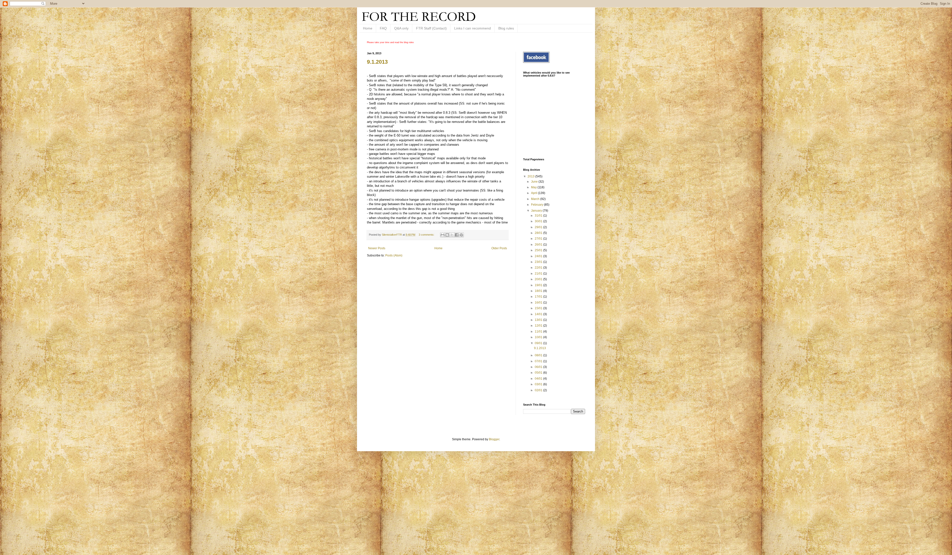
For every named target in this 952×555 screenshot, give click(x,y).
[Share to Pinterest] (461, 234)
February (537, 204)
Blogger (494, 439)
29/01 (539, 227)
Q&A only (401, 28)
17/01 (539, 296)
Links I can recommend (472, 28)
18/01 (539, 291)
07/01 (539, 361)
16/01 (539, 302)
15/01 (539, 308)
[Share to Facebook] (456, 234)
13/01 (539, 320)
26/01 (539, 244)
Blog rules (506, 28)
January (537, 210)
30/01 (539, 221)
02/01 (539, 390)
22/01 (539, 267)
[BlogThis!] (447, 234)
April (534, 193)
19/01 (539, 285)
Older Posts (499, 248)
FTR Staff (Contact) (431, 28)
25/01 (539, 250)
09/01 (539, 343)
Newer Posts (376, 248)
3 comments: (427, 234)
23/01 (539, 262)
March (535, 199)
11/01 (539, 331)
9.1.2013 (377, 62)
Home (367, 28)
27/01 (539, 238)
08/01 (539, 355)
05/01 (539, 372)
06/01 (539, 367)
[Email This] (442, 234)
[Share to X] (451, 234)
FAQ (383, 28)
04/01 (539, 378)
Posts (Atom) (393, 255)
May (534, 187)
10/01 (539, 337)
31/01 (539, 215)
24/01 (539, 256)
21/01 (539, 273)
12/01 (539, 325)
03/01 (539, 384)
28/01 (539, 233)
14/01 (539, 314)
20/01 (539, 279)
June (534, 181)
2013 (531, 176)
